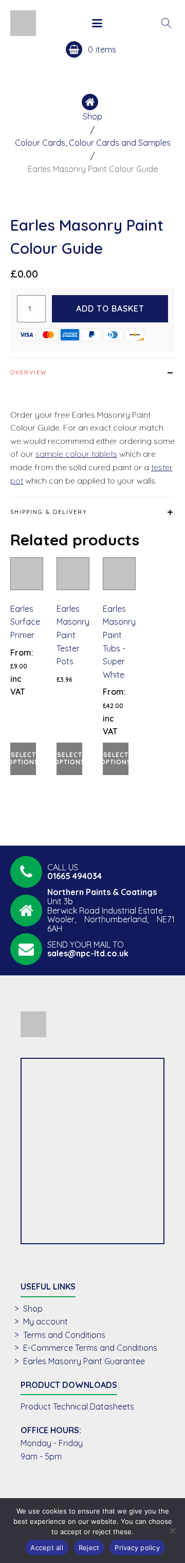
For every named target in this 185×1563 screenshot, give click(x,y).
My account (45, 1321)
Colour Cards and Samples (120, 143)
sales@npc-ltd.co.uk (87, 953)
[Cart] (100, 49)
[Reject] (172, 1530)
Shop (92, 116)
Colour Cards (40, 143)
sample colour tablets (76, 454)
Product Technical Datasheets (77, 1406)
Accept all (46, 1547)
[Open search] (166, 23)
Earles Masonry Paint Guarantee (84, 1361)
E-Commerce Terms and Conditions (90, 1348)
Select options (23, 758)
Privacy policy (137, 1547)
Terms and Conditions (64, 1335)
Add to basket (110, 308)
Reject (89, 1547)
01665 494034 (74, 876)
